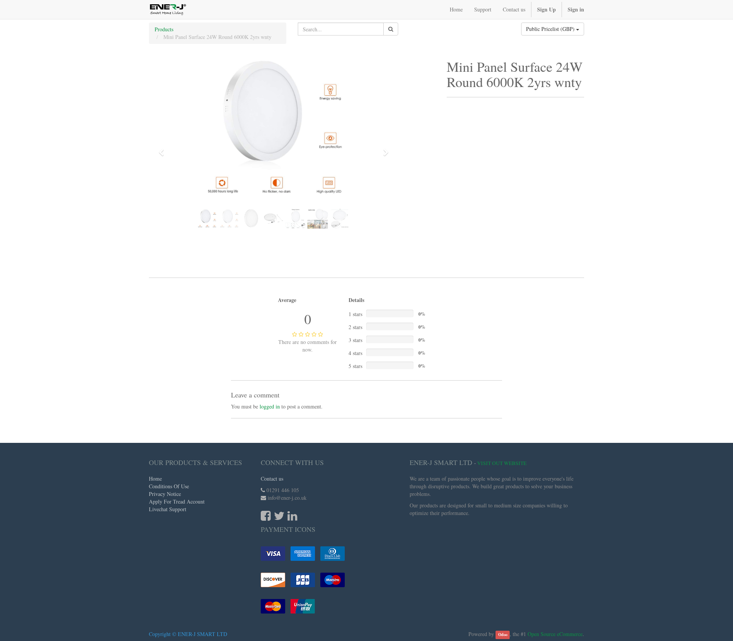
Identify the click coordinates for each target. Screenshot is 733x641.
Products (164, 29)
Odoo (502, 634)
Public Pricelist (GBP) (551, 28)
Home (155, 478)
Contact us (272, 478)
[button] (163, 149)
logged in (270, 406)
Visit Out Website (501, 463)
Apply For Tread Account (177, 501)
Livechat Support (167, 509)
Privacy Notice (165, 493)
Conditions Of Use (169, 486)
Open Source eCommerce (555, 634)
